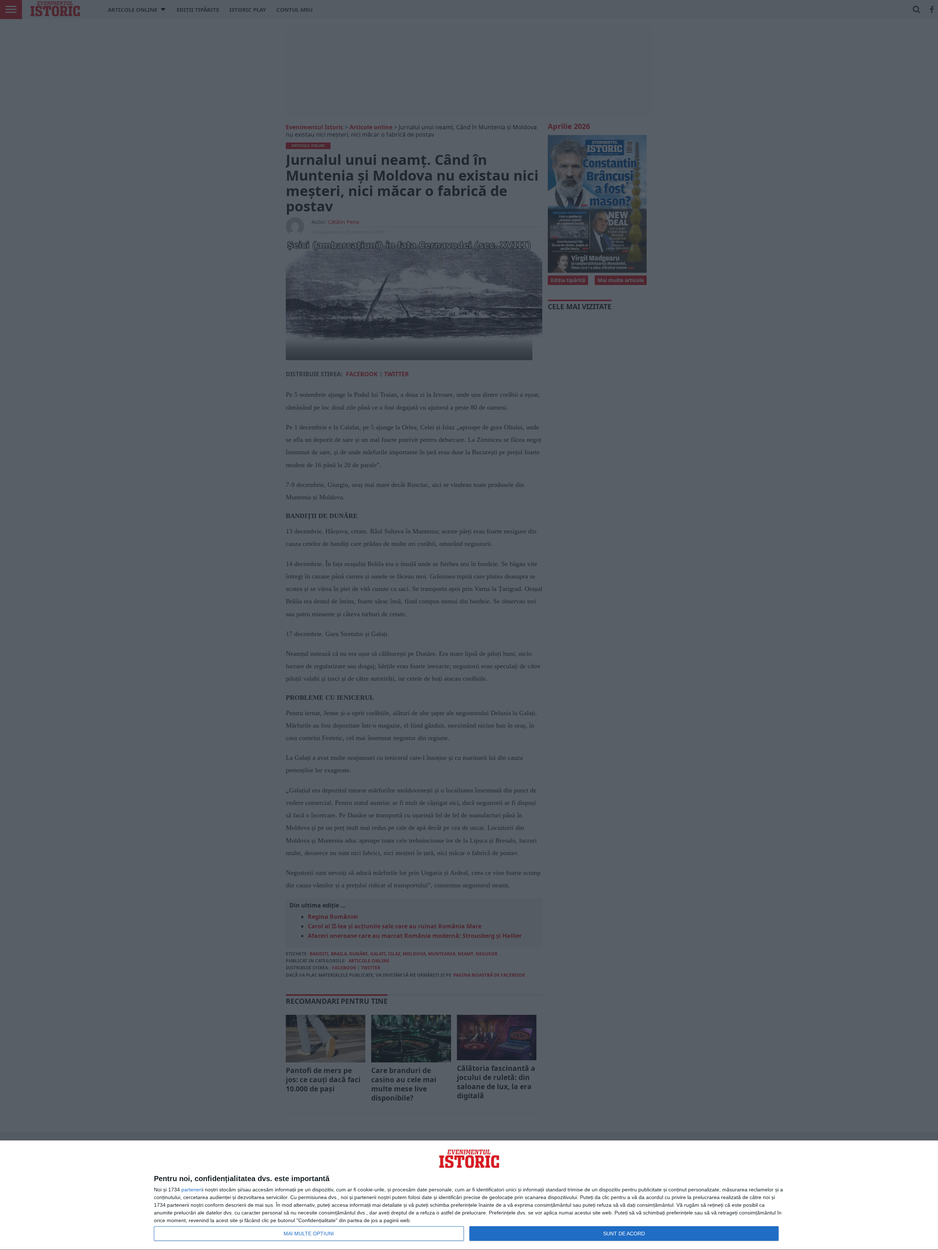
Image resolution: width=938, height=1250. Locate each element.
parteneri (191, 1189)
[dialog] (469, 1195)
